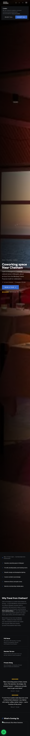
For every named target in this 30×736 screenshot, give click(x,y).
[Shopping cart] (23, 3)
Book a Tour (9, 287)
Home (3, 260)
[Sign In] (19, 2)
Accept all (21, 17)
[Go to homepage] (6, 3)
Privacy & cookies (16, 13)
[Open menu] (26, 2)
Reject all (9, 17)
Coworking (9, 260)
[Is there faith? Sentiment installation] (16, 2)
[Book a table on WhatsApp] (3, 732)
